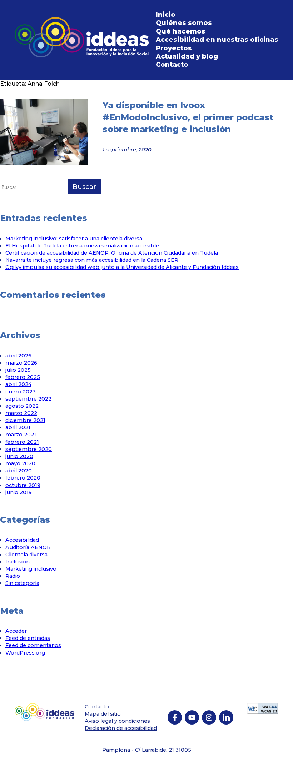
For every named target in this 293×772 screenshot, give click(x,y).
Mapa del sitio (103, 714)
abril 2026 (18, 355)
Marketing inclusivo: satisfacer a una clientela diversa (73, 238)
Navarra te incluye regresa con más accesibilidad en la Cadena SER (91, 260)
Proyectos (174, 48)
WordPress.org (25, 653)
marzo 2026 (21, 363)
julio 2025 (18, 370)
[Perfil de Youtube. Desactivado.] (192, 717)
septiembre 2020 (28, 449)
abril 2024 (18, 384)
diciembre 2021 (25, 420)
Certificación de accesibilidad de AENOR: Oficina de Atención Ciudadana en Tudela (111, 253)
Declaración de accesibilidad (121, 728)
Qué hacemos (180, 31)
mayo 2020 (20, 463)
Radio (12, 576)
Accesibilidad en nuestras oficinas (217, 40)
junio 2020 (19, 456)
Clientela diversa (26, 554)
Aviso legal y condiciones (117, 721)
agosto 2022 (22, 406)
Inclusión (17, 561)
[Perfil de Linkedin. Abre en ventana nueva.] (226, 717)
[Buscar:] (34, 187)
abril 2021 (17, 427)
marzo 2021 (20, 434)
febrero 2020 (22, 478)
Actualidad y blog (187, 56)
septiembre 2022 (28, 399)
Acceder (16, 631)
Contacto (172, 65)
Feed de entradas (27, 638)
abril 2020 (18, 470)
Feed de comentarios (33, 645)
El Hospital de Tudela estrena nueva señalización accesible (82, 245)
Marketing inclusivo (30, 569)
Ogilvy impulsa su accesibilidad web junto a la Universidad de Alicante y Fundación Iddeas (122, 267)
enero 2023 (20, 391)
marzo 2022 (21, 413)
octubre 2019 (22, 485)
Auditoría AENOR (28, 547)
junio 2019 (18, 492)
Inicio (165, 15)
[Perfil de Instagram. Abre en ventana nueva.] (209, 717)
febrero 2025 (22, 377)
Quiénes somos (184, 23)
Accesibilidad (22, 540)
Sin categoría (22, 583)
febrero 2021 (22, 442)
